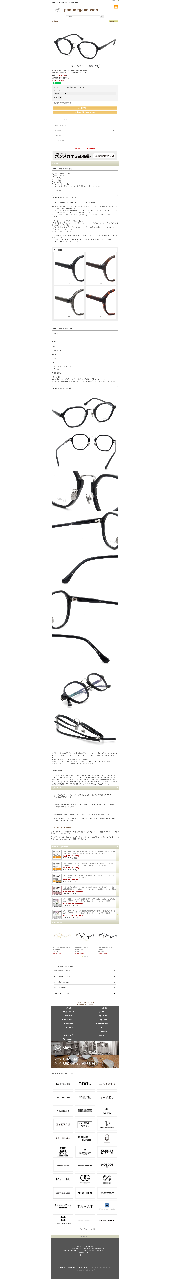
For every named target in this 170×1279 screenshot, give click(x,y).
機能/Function (68, 1020)
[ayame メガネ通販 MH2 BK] (85, 63)
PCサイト (115, 1)
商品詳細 (55, 163)
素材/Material (103, 1016)
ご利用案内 (103, 1031)
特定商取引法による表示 (85, 1004)
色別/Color (103, 1020)
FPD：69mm (56, 190)
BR (101, 283)
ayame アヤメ (114, 21)
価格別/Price (68, 1023)
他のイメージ (56, 788)
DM (101, 317)
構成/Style (68, 1016)
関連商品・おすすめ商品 (60, 847)
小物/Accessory (103, 1023)
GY (69, 317)
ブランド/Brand (68, 1012)
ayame (54, 338)
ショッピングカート (116, 7)
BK (69, 283)
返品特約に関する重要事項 (62, 103)
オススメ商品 (68, 1027)
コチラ (77, 759)
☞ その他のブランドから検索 (85, 1229)
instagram (69, 1039)
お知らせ (69, 1008)
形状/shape (103, 1012)
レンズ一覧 (103, 1008)
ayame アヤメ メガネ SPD (81, 947)
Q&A (103, 1027)
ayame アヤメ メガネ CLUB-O (105, 947)
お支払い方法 (68, 1035)
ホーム (78, 1002)
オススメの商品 (57, 922)
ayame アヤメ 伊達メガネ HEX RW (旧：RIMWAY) (62, 947)
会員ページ (103, 1035)
